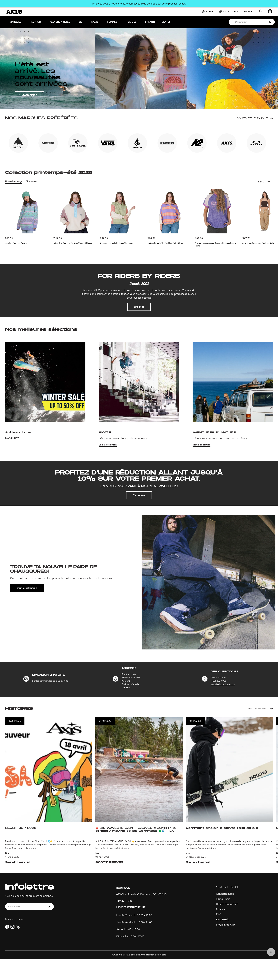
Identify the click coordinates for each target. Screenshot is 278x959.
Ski (81, 21)
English (248, 11)
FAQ (218, 914)
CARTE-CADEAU (230, 11)
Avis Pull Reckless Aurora (16, 243)
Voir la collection (108, 444)
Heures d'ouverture (227, 904)
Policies (220, 909)
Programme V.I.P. (225, 925)
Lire (7, 853)
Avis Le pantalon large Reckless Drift (258, 243)
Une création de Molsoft (153, 954)
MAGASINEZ (29, 95)
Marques (15, 21)
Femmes (112, 21)
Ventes (166, 21)
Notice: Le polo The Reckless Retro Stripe (165, 243)
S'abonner (139, 495)
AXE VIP (209, 11)
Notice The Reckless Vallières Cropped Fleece (72, 243)
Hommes (131, 21)
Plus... (261, 181)
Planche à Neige (60, 21)
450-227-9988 (124, 901)
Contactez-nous (225, 894)
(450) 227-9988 (218, 680)
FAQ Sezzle (222, 919)
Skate (94, 21)
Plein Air (35, 21)
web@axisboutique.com (223, 684)
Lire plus (139, 307)
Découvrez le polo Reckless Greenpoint (117, 243)
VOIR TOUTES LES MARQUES (252, 118)
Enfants (150, 21)
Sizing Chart (223, 899)
